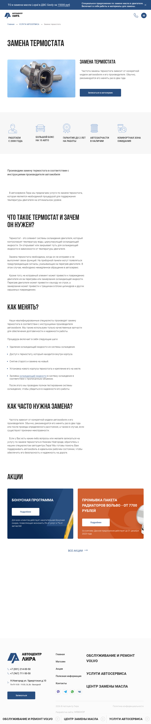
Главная (10, 24)
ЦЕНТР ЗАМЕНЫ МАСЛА (81, 719)
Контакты (61, 683)
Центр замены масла (107, 686)
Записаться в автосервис (100, 93)
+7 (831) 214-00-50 (20, 669)
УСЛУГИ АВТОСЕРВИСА (29, 24)
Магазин (60, 661)
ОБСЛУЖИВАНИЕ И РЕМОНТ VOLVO (28, 719)
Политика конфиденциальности (128, 706)
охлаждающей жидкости (33, 376)
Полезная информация (68, 676)
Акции (59, 668)
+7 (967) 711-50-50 (20, 673)
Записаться (21, 695)
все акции (75, 550)
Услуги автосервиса (106, 674)
